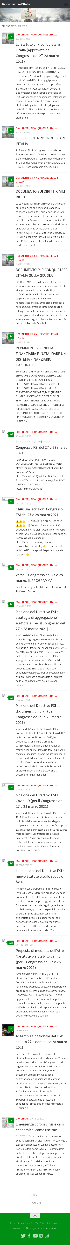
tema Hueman (52, 1228)
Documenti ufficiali (27, 177)
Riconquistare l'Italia (16, 4)
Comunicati (22, 34)
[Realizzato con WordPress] (27, 1228)
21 (12, 943)
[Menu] (66, 4)
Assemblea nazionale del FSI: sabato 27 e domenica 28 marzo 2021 (41, 1042)
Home (36, 1195)
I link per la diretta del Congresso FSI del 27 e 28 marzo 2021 (41, 447)
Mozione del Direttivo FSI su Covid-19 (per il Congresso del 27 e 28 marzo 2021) (39, 801)
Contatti (36, 1202)
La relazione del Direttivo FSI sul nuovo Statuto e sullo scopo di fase (42, 876)
